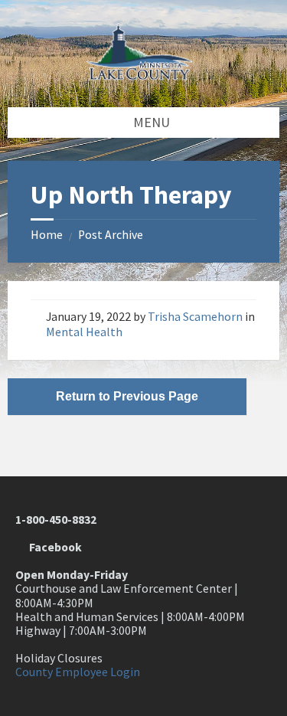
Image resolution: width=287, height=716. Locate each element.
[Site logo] (143, 75)
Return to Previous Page (127, 396)
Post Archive (110, 234)
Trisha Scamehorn (195, 316)
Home (47, 234)
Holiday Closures (59, 658)
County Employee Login (77, 672)
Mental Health (84, 332)
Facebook (53, 547)
